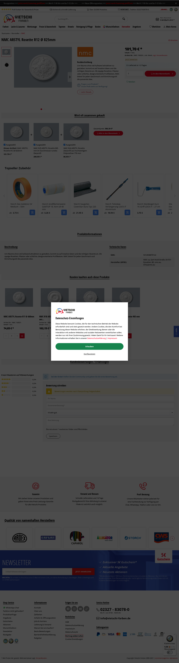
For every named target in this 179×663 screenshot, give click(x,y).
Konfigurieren (89, 354)
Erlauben (89, 346)
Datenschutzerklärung (96, 338)
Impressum (112, 338)
